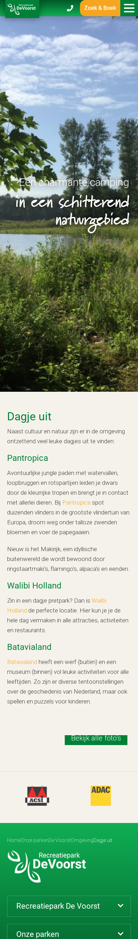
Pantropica (76, 502)
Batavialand (22, 661)
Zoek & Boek (100, 8)
